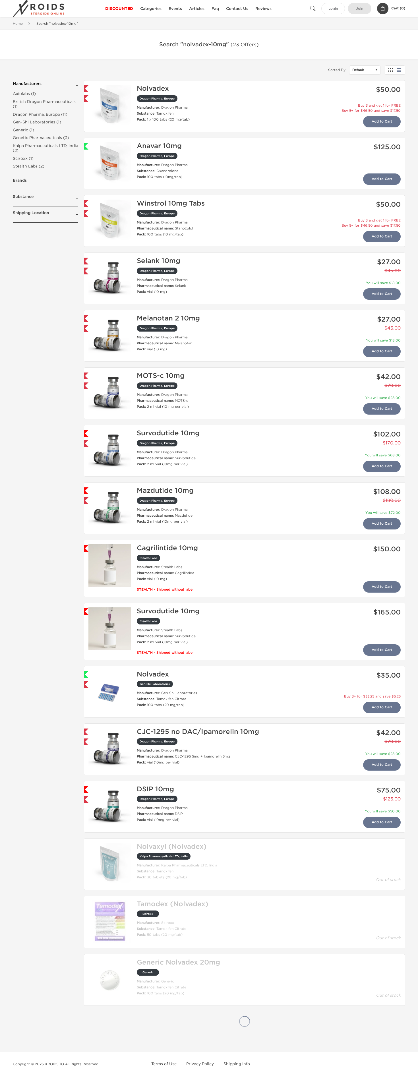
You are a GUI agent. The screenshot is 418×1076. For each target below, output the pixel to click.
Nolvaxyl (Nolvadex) (172, 847)
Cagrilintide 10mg (167, 548)
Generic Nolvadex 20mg (178, 962)
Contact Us (237, 8)
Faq (215, 8)
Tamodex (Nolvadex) (172, 904)
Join (359, 9)
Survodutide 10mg (168, 433)
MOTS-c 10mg (161, 376)
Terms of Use (164, 1063)
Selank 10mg (158, 261)
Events (175, 8)
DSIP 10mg (155, 789)
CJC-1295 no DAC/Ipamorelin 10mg (198, 732)
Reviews (263, 8)
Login (333, 9)
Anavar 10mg (159, 146)
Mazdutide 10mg (165, 491)
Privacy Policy (200, 1063)
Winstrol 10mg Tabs (171, 203)
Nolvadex (153, 88)
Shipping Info (237, 1063)
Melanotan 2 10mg (168, 318)
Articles (196, 8)
